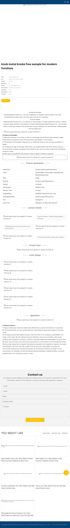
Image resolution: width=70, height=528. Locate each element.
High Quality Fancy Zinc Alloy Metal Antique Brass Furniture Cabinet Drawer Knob (17, 460)
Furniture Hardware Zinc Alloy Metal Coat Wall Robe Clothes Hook (17, 487)
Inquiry (5, 100)
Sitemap (54, 524)
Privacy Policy (62, 524)
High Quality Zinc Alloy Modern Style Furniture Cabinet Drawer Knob (49, 460)
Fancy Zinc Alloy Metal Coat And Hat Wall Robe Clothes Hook (50, 487)
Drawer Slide (46, 433)
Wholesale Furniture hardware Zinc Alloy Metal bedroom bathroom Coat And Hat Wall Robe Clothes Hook (17, 514)
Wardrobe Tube (56, 433)
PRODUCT (65, 433)
